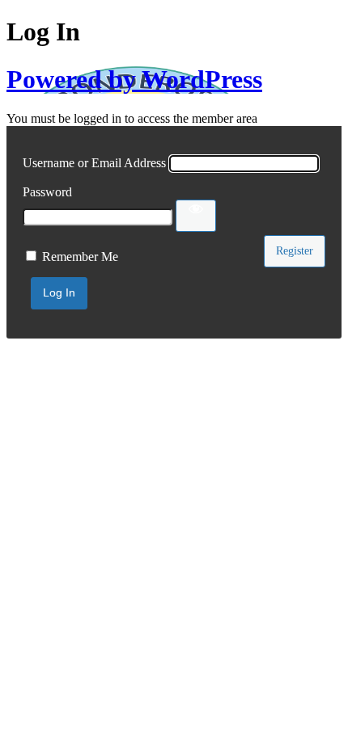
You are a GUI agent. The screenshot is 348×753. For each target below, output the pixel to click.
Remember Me (80, 256)
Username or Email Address (94, 163)
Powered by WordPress (134, 79)
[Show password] (196, 216)
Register (294, 251)
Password (47, 192)
